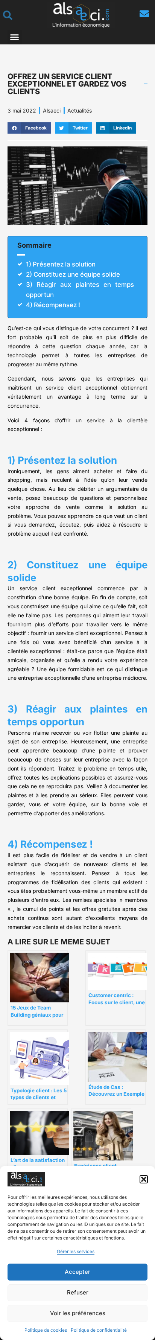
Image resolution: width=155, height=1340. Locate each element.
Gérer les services (75, 1251)
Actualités (79, 110)
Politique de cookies (45, 1330)
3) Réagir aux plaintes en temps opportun (80, 289)
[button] (143, 1179)
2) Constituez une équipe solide (73, 274)
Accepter (77, 1271)
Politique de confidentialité (99, 1330)
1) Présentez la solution (61, 264)
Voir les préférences (77, 1313)
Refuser (77, 1292)
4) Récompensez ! (53, 305)
